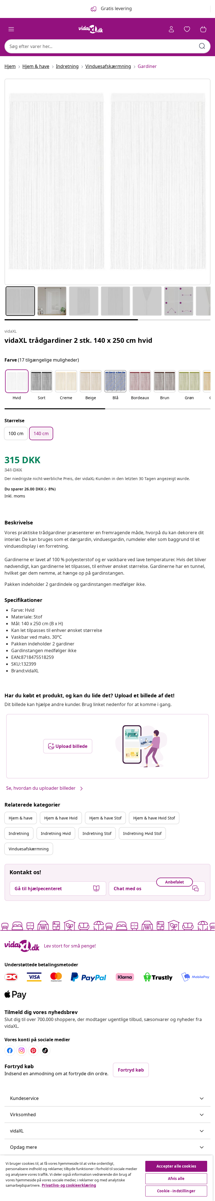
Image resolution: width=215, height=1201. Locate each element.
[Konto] (171, 29)
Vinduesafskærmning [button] (29, 848)
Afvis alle (176, 1178)
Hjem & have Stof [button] (105, 818)
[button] (17, 388)
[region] (106, 1178)
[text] (22, 461)
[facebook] (10, 1050)
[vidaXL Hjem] (90, 29)
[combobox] (107, 46)
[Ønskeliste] (187, 29)
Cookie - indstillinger (176, 1190)
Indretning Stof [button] (97, 833)
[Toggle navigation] (11, 29)
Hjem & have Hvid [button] (61, 818)
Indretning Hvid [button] (56, 833)
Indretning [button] (19, 833)
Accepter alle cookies (176, 1166)
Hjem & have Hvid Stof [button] (154, 818)
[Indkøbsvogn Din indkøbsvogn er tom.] (203, 29)
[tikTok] (45, 1050)
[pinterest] (33, 1050)
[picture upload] (141, 746)
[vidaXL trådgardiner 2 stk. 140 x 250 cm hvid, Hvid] (107, 182)
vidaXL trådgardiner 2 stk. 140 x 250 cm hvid (78, 340)
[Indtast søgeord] (202, 46)
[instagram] (21, 1050)
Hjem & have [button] (20, 818)
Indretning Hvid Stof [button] (142, 833)
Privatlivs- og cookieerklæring (69, 1185)
